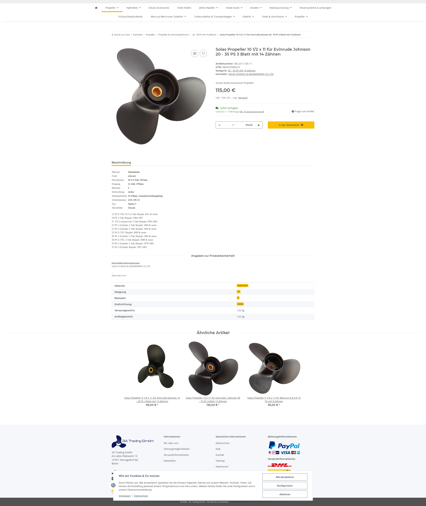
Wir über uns (171, 443)
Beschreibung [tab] (121, 162)
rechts (240, 304)
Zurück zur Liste (122, 34)
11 (239, 291)
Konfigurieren (285, 485)
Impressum (125, 495)
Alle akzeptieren (285, 477)
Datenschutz (141, 495)
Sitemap (220, 460)
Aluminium (242, 285)
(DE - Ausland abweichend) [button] (251, 111)
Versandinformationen (176, 454)
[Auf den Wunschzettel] (203, 53)
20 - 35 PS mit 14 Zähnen (242, 70)
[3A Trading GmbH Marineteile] (96, 7)
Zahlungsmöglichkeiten (177, 448)
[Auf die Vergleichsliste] (194, 53)
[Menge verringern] (219, 125)
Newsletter (170, 460)
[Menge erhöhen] (258, 125)
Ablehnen (284, 494)
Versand (242, 97)
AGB (218, 448)
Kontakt (220, 454)
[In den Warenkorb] (114, 45)
